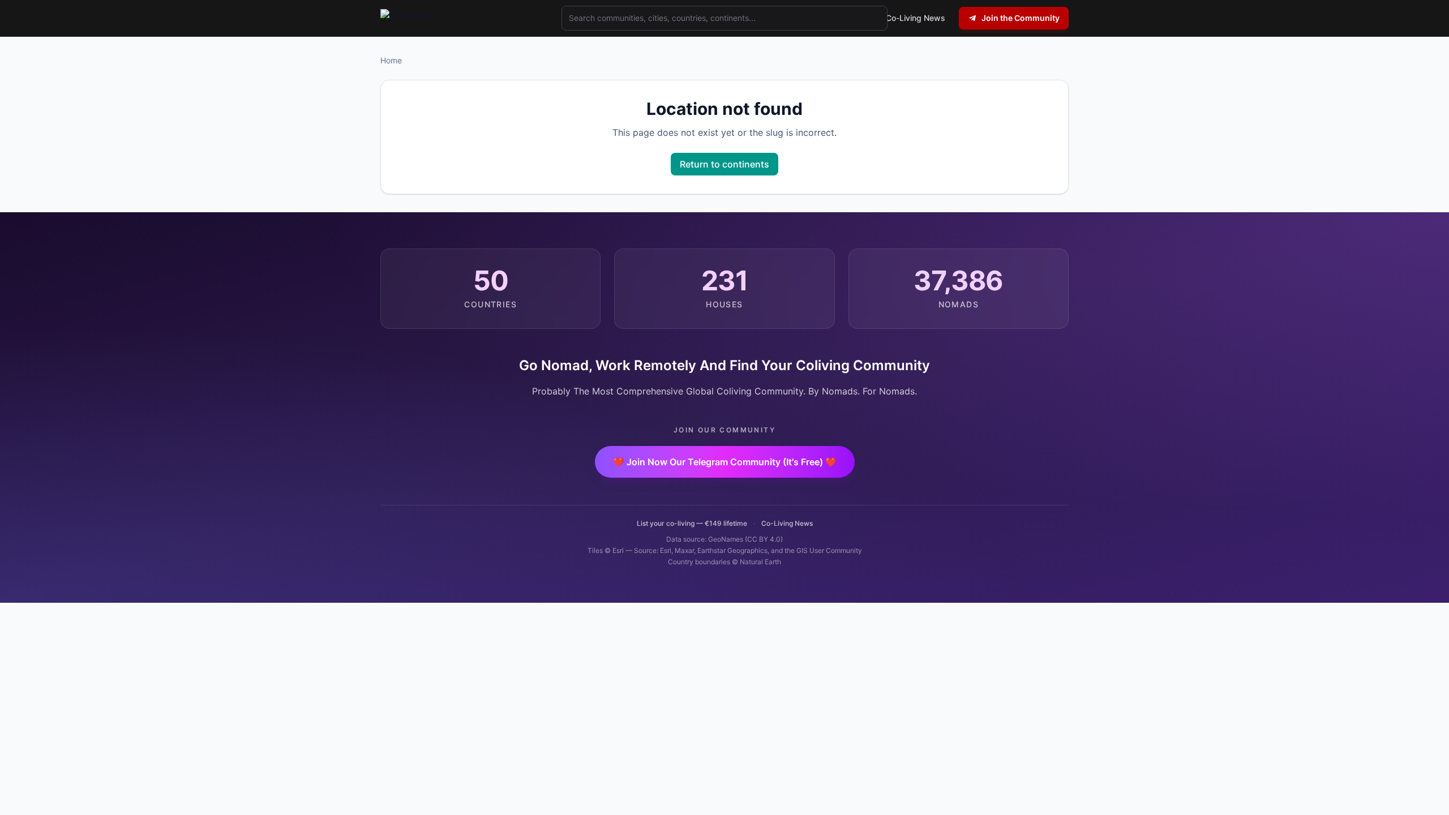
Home (391, 60)
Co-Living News (787, 523)
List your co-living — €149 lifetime (692, 523)
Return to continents (724, 164)
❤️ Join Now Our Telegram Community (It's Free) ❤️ (725, 461)
